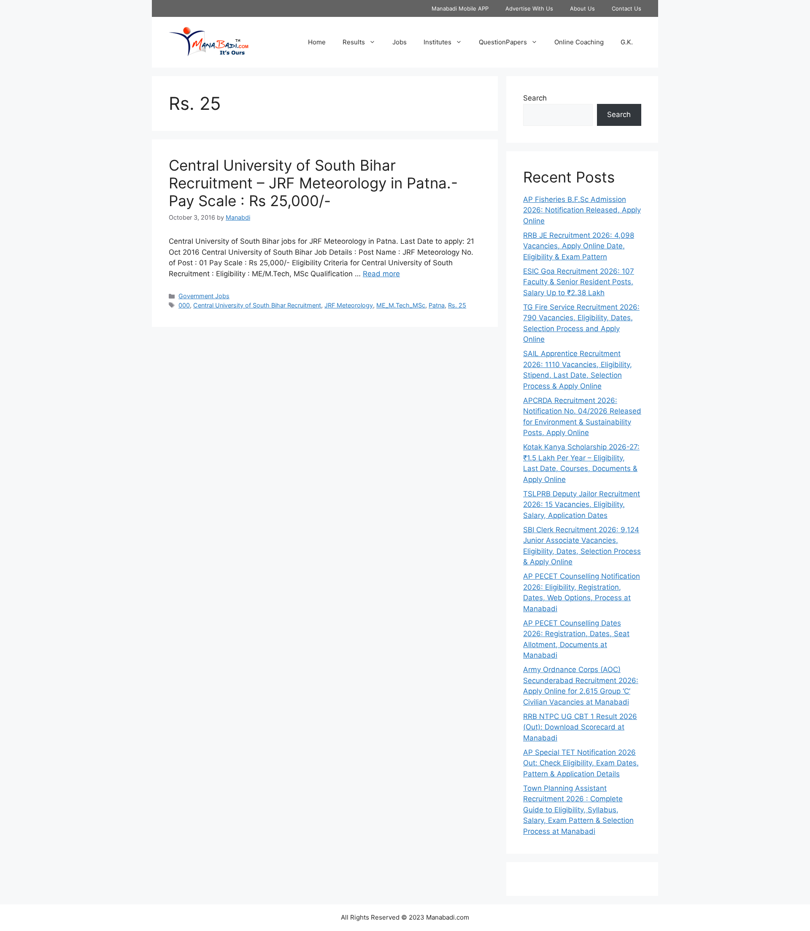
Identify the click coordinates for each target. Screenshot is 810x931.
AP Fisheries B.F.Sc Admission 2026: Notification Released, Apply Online (582, 210)
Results (354, 42)
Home (317, 42)
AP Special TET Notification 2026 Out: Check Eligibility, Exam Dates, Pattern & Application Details (581, 763)
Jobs (399, 42)
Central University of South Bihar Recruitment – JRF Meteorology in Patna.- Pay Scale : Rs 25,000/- (313, 183)
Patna (437, 305)
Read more (381, 274)
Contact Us (626, 8)
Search (535, 98)
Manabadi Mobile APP (460, 8)
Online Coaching (579, 42)
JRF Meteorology (348, 305)
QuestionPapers (503, 42)
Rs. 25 (457, 305)
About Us (582, 8)
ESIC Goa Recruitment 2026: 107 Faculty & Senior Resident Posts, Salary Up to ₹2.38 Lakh (578, 282)
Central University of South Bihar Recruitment (257, 305)
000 (184, 305)
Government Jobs (204, 295)
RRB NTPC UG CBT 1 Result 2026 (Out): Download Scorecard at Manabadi (580, 727)
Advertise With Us (529, 8)
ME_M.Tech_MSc (400, 305)
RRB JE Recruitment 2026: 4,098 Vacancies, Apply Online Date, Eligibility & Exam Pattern (578, 246)
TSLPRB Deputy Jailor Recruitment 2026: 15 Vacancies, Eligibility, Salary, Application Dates (581, 505)
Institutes (437, 42)
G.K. (627, 42)
